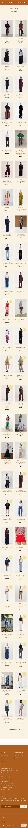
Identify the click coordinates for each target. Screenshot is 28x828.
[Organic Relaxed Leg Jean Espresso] (7, 139)
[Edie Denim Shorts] (7, 708)
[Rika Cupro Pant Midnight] (7, 224)
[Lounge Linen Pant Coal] (7, 393)
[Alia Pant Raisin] (21, 280)
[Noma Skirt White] (21, 423)
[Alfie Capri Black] (7, 84)
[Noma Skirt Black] (7, 451)
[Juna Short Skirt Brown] (21, 308)
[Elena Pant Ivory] (21, 623)
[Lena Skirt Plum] (7, 564)
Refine (14, 17)
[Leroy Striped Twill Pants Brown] (21, 28)
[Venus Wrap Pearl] (21, 224)
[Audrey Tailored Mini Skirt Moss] (21, 593)
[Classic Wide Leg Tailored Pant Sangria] (7, 170)
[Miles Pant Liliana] (7, 308)
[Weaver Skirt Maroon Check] (7, 111)
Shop (2, 759)
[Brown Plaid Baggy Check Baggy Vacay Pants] (21, 139)
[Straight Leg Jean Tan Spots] (21, 451)
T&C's (15, 759)
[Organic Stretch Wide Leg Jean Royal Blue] (7, 280)
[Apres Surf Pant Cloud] (7, 623)
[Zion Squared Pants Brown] (7, 28)
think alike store (14, 825)
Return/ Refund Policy (19, 755)
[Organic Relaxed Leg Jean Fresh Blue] (7, 651)
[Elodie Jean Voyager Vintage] (7, 680)
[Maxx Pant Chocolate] (21, 480)
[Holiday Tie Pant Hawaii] (7, 423)
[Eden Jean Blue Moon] (7, 536)
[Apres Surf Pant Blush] (7, 197)
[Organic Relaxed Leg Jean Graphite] (21, 651)
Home (11, 8)
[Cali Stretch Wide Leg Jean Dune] (7, 593)
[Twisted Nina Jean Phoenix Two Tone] (21, 508)
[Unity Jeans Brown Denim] (21, 393)
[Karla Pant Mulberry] (21, 84)
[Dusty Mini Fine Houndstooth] (21, 708)
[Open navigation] (3, 2)
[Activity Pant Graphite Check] (21, 56)
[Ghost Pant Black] (21, 170)
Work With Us (4, 755)
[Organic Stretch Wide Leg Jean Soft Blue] (7, 252)
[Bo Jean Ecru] (21, 680)
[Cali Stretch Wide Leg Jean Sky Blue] (21, 564)
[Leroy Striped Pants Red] (7, 336)
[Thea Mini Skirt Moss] (7, 364)
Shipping (16, 757)
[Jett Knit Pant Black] (21, 336)
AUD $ (3, 817)
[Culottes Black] (7, 56)
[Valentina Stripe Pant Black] (21, 111)
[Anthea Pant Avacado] (21, 197)
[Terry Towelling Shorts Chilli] (21, 536)
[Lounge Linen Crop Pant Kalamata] (21, 364)
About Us (3, 761)
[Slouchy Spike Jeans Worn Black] (7, 480)
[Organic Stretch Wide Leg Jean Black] (21, 252)
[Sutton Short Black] (7, 508)
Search (2, 757)
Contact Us (3, 763)
